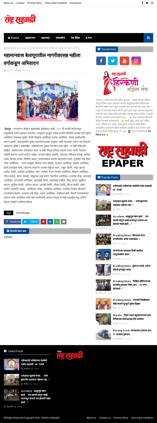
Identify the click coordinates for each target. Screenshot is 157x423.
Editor (10, 70)
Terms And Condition (56, 3)
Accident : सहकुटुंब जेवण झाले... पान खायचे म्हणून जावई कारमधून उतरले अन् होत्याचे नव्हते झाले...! (130, 220)
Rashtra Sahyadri (51, 418)
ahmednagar (20, 48)
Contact (20, 3)
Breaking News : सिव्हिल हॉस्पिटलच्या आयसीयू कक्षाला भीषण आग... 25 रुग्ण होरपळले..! (131, 285)
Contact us (105, 418)
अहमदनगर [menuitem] (30, 37)
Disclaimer (75, 3)
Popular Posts (109, 177)
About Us (91, 418)
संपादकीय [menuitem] (60, 37)
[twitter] (147, 3)
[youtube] (124, 61)
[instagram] (151, 3)
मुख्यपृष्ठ (7, 48)
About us (8, 3)
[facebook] (142, 3)
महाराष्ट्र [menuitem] (45, 37)
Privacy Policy (34, 3)
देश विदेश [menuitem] (75, 37)
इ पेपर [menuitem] (89, 37)
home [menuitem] (15, 37)
